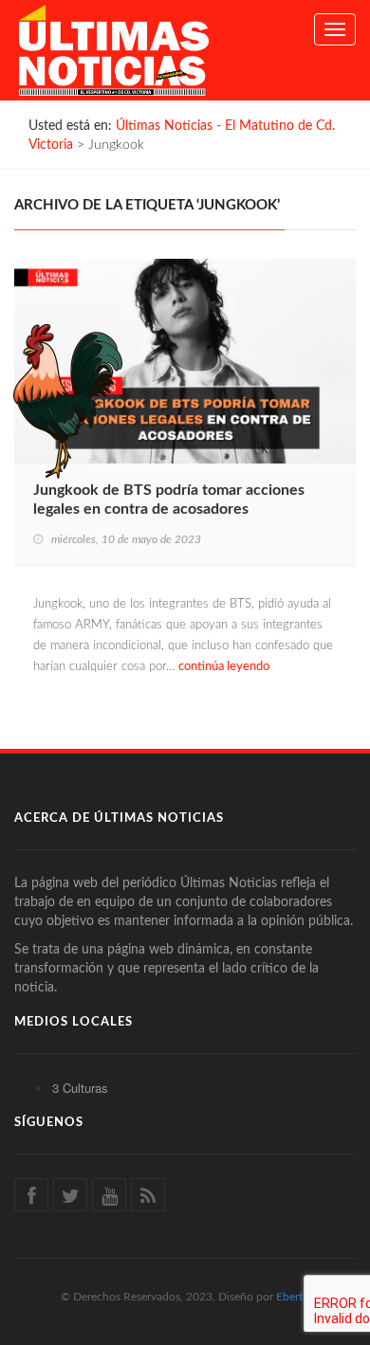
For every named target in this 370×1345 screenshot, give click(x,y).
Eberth (292, 1296)
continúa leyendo (223, 667)
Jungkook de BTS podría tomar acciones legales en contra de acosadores (169, 499)
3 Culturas (80, 1088)
